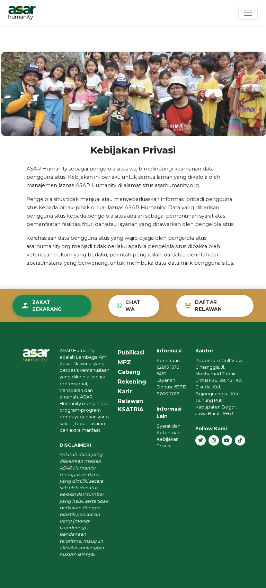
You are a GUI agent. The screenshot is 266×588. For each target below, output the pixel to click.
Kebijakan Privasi (168, 442)
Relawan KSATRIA (130, 405)
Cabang (129, 372)
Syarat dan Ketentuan (168, 429)
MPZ (124, 362)
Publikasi (131, 352)
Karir (125, 391)
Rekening (132, 381)
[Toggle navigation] (248, 13)
